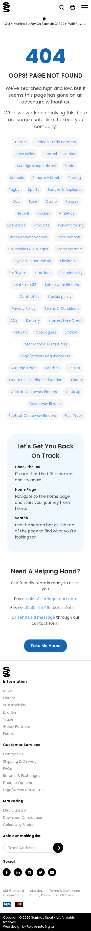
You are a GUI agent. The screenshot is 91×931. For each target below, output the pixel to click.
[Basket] (72, 7)
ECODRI (71, 332)
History (77, 379)
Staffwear (17, 272)
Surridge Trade (24, 367)
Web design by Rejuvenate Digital (29, 926)
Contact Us (29, 296)
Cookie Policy (13, 895)
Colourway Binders (45, 403)
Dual (16, 201)
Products (41, 225)
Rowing (75, 177)
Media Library (14, 810)
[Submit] (58, 848)
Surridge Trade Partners (55, 141)
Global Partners (16, 726)
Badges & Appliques (65, 189)
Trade (8, 719)
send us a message (36, 617)
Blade (69, 165)
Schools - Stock (46, 177)
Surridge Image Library (36, 165)
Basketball (16, 225)
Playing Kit (69, 260)
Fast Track (73, 415)
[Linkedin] (18, 872)
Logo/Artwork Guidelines (24, 789)
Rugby (14, 189)
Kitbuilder (43, 272)
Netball (23, 213)
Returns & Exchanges (21, 775)
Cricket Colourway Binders (34, 391)
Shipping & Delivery (20, 761)
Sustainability (71, 272)
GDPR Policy (25, 153)
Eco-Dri (9, 712)
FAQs (13, 320)
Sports (33, 189)
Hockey (43, 213)
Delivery (33, 320)
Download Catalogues (22, 817)
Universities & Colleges (28, 249)
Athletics (66, 213)
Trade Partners (70, 249)
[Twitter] (41, 872)
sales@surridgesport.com (51, 599)
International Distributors (45, 344)
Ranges (71, 201)
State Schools (68, 237)
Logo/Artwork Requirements (45, 356)
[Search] (61, 7)
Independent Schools (29, 237)
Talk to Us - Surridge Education (35, 379)
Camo (51, 201)
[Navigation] (84, 7)
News (7, 690)
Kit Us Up (72, 391)
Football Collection (60, 153)
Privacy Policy (24, 308)
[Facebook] (7, 872)
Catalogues (46, 332)
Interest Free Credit (66, 320)
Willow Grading (71, 225)
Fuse (33, 201)
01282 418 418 (38, 607)
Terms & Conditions (61, 308)
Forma (8, 733)
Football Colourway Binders (32, 415)
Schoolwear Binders (62, 284)
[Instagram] (29, 872)
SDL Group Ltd (13, 890)
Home (20, 141)
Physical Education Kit (32, 260)
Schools (17, 177)
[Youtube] (52, 872)
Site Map (36, 890)
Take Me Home (45, 646)
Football (52, 367)
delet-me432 (24, 284)
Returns (20, 332)
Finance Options (17, 782)
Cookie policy (60, 296)
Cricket (74, 367)
